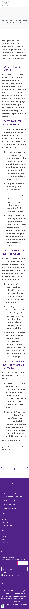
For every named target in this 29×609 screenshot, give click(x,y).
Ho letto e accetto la (11, 575)
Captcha (3, 578)
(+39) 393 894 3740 (9, 504)
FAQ (2, 516)
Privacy (3, 549)
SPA (2, 546)
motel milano (5, 604)
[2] (2, 606)
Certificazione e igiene (7, 525)
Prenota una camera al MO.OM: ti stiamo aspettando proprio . (14, 450)
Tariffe (3, 552)
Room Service (4, 542)
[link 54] (14, 469)
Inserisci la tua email (7, 565)
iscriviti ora (22, 564)
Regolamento (4, 522)
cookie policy (23, 604)
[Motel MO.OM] (5, 3)
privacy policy (16, 575)
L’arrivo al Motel (5, 519)
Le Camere (3, 536)
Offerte (3, 539)
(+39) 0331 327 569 (9, 500)
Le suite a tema (5, 533)
